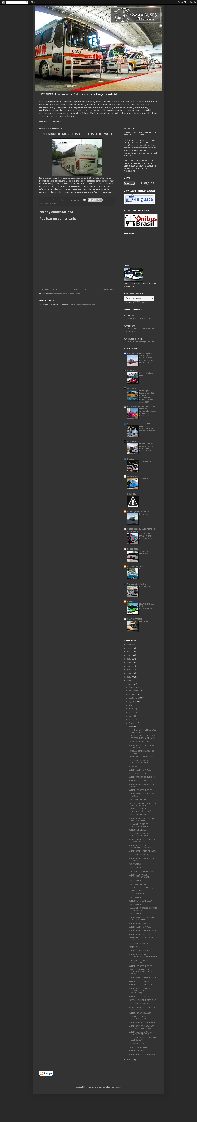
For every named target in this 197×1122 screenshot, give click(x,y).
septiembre (134, 698)
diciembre (133, 687)
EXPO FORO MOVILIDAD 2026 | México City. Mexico (147, 428)
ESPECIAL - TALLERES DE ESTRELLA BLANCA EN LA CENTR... (140, 972)
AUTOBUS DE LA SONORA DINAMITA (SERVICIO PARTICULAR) (139, 990)
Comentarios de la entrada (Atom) (66, 294)
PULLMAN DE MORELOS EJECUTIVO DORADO (138, 761)
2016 (129, 666)
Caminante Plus (145, 586)
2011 (129, 684)
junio (131, 709)
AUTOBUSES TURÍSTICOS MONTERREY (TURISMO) (140, 846)
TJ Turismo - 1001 (146, 461)
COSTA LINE (134, 947)
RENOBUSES (132, 549)
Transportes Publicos (137, 584)
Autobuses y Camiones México (141, 406)
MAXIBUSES (132, 476)
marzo (132, 719)
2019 (129, 655)
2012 (129, 680)
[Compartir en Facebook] (98, 200)
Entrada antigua (107, 289)
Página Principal (79, 289)
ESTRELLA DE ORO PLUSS (139, 1047)
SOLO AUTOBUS (134, 619)
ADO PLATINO (144, 479)
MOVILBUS (132, 388)
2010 (129, 1060)
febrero (132, 723)
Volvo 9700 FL (54, 203)
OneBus (130, 459)
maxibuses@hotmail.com (145, 145)
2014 (129, 673)
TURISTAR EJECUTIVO (138, 799)
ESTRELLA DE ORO (136, 894)
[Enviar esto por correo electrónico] (89, 200)
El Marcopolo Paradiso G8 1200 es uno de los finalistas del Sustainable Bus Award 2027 (146, 396)
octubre (132, 694)
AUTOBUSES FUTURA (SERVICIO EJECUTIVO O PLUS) (142, 819)
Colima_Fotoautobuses (138, 512)
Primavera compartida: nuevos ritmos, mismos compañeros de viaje (147, 413)
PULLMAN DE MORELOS (138, 855)
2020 (129, 652)
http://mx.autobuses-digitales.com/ (139, 341)
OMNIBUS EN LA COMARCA (140, 981)
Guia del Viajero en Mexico (139, 353)
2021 (129, 648)
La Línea (142, 569)
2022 (129, 644)
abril (131, 716)
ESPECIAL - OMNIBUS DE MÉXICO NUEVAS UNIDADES (142, 804)
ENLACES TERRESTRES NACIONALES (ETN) (138, 1018)
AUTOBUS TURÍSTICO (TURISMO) (142, 777)
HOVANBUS (132, 494)
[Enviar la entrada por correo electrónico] (84, 200)
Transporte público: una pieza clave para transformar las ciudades (147, 358)
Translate (145, 302)
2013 (129, 677)
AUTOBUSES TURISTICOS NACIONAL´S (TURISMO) (140, 810)
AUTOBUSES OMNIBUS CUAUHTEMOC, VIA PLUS (140, 876)
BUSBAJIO (131, 602)
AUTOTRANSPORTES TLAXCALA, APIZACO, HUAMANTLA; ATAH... (143, 737)
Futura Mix (143, 621)
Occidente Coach (135, 566)
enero (131, 727)
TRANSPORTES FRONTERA (145, 552)
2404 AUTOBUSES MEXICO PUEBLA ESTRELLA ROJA (146, 536)
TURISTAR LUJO (135, 864)
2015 (129, 670)
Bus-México (132, 441)
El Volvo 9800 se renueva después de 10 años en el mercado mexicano (147, 447)
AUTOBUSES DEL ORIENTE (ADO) (142, 851)
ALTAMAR (133, 766)
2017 (129, 662)
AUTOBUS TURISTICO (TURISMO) (142, 1054)
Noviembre (143, 514)
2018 (129, 659)
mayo (131, 712)
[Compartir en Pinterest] (101, 200)
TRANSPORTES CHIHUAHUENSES (142, 757)
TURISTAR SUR (135, 868)
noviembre (133, 691)
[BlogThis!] (92, 200)
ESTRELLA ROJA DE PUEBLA (140, 742)
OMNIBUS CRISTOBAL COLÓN (141, 781)
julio (131, 705)
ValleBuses (132, 371)
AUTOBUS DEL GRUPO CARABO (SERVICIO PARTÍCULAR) (141, 1027)
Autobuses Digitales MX (138, 424)
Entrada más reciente (49, 289)
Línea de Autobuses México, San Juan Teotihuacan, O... (142, 731)
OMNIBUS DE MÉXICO (137, 830)
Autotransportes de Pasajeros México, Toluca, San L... (142, 840)
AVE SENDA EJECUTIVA (138, 773)
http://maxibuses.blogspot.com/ (138, 318)
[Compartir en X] (95, 200)
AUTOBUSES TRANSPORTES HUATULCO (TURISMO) (140, 1033)
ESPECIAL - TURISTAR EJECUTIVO (142, 1000)
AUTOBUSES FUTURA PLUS (140, 770)
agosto (132, 701)
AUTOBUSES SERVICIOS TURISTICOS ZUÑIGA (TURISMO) (143, 955)
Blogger (118, 1087)
